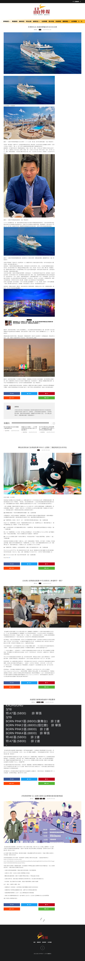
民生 (41, 798)
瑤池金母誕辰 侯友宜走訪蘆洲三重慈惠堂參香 (11, 427)
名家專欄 (44, 21)
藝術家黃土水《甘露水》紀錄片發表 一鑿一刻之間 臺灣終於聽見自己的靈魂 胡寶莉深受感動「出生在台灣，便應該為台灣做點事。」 (33, 322)
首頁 (34, 942)
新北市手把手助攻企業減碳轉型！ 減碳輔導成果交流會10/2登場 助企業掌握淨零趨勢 (46, 428)
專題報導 (14, 21)
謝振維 (35, 29)
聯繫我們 (39, 942)
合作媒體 (74, 21)
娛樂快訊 (21, 21)
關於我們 (44, 942)
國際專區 (65, 21)
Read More (6, 557)
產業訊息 (35, 21)
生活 (40, 29)
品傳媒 (45, 953)
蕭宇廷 (35, 583)
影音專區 (58, 21)
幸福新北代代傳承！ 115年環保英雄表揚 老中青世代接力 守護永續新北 (29, 428)
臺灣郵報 (7, 430)
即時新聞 (6, 21)
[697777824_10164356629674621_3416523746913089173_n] (8, 323)
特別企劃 (28, 21)
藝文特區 (51, 21)
